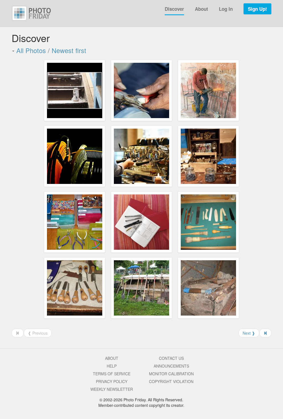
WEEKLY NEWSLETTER (111, 389)
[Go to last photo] (265, 333)
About (201, 9)
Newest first (69, 50)
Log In (226, 9)
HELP (112, 366)
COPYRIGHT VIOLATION (171, 381)
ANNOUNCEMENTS (171, 366)
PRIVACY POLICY (111, 381)
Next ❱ (249, 333)
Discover (174, 9)
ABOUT (111, 358)
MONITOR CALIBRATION (171, 373)
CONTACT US (171, 358)
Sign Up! (257, 9)
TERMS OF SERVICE (111, 373)
